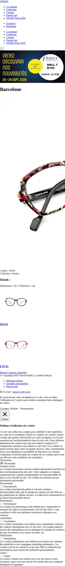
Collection (11, 9)
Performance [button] (6, 500)
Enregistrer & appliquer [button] (11, 564)
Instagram (11, 26)
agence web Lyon (21, 391)
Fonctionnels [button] (6, 483)
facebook (10, 23)
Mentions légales (14, 380)
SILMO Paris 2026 (15, 18)
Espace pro (11, 15)
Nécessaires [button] (6, 460)
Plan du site (12, 386)
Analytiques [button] (6, 518)
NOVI (4, 324)
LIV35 (4, 366)
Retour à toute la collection (13, 372)
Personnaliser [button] (27, 408)
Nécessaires (9, 463)
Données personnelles (17, 383)
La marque (11, 6)
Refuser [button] (14, 408)
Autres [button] (3, 552)
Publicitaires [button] (6, 535)
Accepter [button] (4, 408)
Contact (10, 12)
